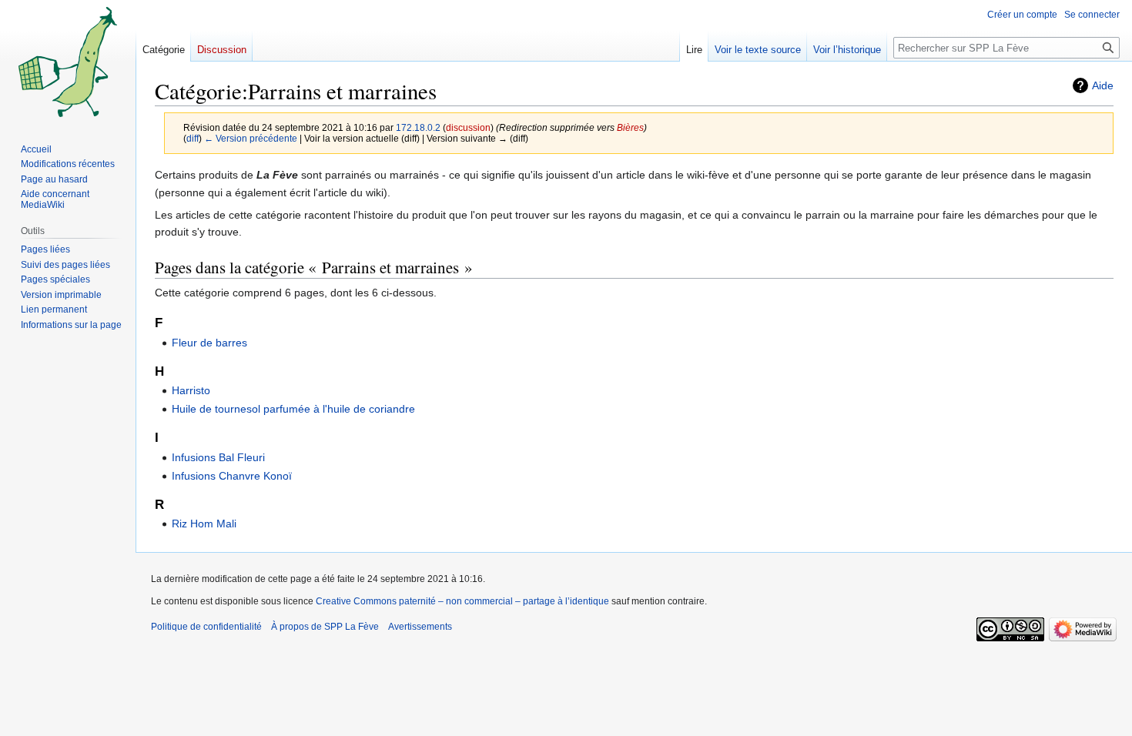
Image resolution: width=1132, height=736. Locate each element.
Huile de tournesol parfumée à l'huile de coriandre (293, 409)
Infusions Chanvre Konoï (232, 476)
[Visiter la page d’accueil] (67, 61)
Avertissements (420, 626)
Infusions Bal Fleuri (218, 457)
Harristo (191, 390)
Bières (630, 127)
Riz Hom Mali (204, 523)
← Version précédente (250, 138)
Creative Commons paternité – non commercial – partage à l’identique (462, 601)
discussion (468, 127)
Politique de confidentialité (206, 626)
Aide (1103, 85)
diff (192, 138)
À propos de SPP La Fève (325, 626)
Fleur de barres (209, 342)
